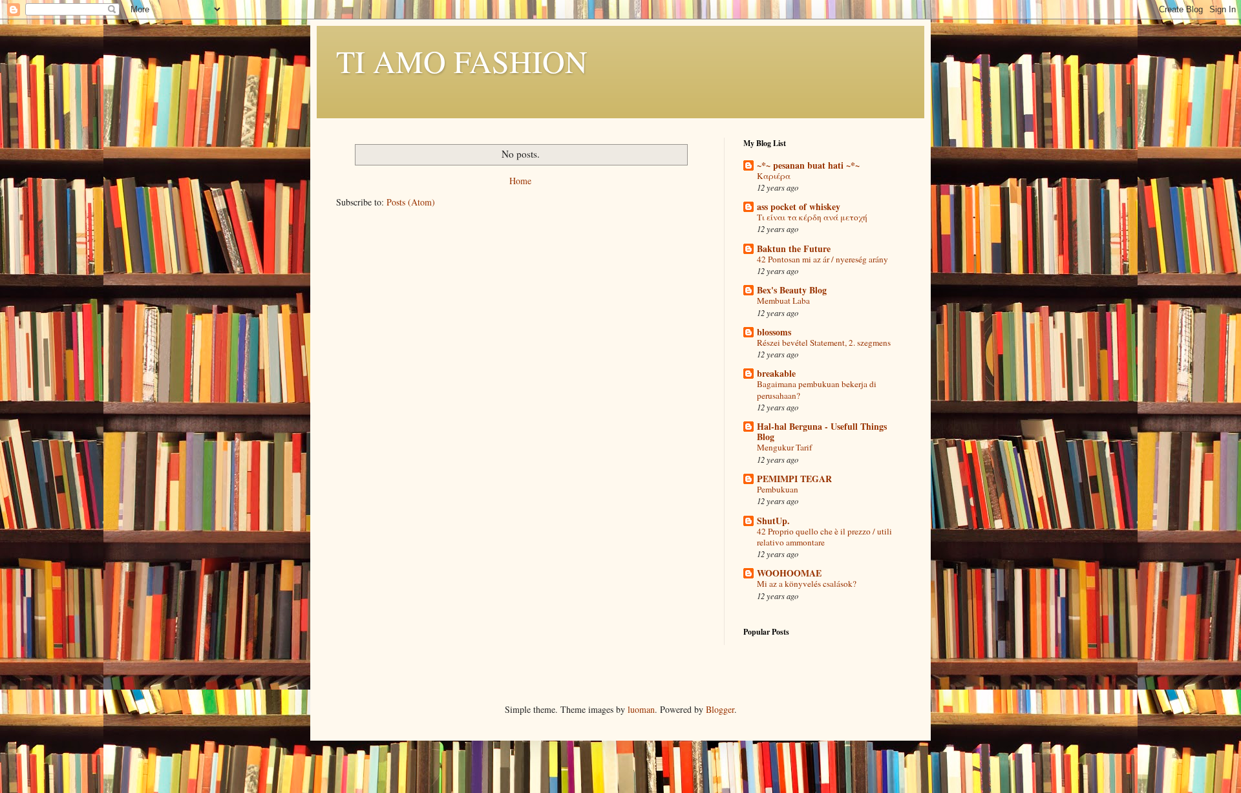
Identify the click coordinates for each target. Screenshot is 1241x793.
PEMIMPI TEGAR (794, 478)
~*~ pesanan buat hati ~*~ (808, 165)
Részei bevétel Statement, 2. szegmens (824, 342)
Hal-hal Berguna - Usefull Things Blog (822, 431)
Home (520, 180)
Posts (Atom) (411, 202)
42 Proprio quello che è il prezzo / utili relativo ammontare (824, 536)
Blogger (720, 709)
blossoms (774, 332)
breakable (776, 373)
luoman (641, 709)
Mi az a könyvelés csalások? (806, 583)
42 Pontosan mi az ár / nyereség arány (822, 259)
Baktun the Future (794, 248)
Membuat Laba (783, 300)
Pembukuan (777, 489)
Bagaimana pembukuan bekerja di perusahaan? (816, 389)
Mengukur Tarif (784, 447)
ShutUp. (773, 520)
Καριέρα (773, 176)
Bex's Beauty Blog (792, 290)
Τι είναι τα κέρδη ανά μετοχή (812, 217)
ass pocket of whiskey (798, 206)
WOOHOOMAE (789, 573)
